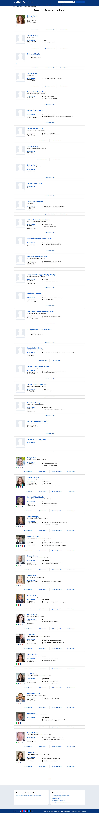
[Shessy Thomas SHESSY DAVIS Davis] (20, 333)
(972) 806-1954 (31, 757)
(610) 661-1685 (31, 442)
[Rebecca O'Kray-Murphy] (20, 500)
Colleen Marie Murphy (35, 128)
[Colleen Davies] (20, 77)
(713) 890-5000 (31, 40)
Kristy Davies (31, 458)
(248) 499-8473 (31, 151)
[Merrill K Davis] (20, 677)
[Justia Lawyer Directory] (19, 2)
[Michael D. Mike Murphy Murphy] (20, 223)
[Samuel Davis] (20, 598)
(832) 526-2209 (31, 224)
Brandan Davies (32, 556)
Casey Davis (31, 752)
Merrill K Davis (32, 674)
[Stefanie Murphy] (20, 520)
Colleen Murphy (32, 16)
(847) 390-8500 (31, 639)
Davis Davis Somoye (34, 403)
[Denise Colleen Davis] (20, 351)
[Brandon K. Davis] (20, 539)
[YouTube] (22, 811)
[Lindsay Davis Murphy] (20, 205)
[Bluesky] (29, 811)
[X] (30, 811)
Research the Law (32, 4)
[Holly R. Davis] (20, 579)
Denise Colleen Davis (34, 348)
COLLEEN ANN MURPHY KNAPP (38, 421)
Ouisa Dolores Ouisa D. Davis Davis (39, 238)
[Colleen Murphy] (20, 19)
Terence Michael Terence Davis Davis (40, 311)
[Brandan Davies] (20, 559)
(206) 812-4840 (31, 619)
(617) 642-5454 (31, 186)
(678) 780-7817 (31, 462)
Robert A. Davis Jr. (33, 733)
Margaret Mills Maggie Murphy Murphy (41, 275)
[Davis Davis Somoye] (20, 406)
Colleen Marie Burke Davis (36, 92)
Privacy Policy (74, 811)
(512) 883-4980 (31, 580)
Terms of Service (67, 811)
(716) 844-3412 (31, 133)
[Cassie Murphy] (20, 657)
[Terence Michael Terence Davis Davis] (20, 315)
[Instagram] (25, 811)
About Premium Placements (58, 800)
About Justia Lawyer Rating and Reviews (61, 802)
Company (58, 811)
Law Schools (40, 4)
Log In (77, 1)
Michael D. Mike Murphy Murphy (38, 220)
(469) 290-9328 (31, 279)
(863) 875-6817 (31, 482)
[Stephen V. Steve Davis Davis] (20, 260)
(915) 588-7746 (31, 242)
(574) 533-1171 (31, 352)
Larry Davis (31, 634)
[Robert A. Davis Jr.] (20, 736)
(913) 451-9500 (31, 560)
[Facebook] (24, 811)
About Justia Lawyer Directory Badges (60, 795)
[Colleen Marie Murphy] (20, 132)
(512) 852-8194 (31, 261)
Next (49, 779)
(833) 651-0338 (31, 600)
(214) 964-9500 (31, 206)
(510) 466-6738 (31, 78)
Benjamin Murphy (33, 693)
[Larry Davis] (20, 638)
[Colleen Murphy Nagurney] (20, 443)
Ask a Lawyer (24, 4)
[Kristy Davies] (20, 461)
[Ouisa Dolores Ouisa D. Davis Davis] (20, 241)
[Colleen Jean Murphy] (20, 186)
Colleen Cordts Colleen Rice (36, 385)
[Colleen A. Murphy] (20, 57)
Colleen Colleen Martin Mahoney (38, 366)
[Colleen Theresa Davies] (20, 113)
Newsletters (53, 4)
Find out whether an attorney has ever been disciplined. (28, 795)
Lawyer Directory (19, 6)
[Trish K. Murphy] (20, 618)
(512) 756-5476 (31, 96)
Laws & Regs (46, 4)
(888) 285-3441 (31, 297)
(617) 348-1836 (31, 169)
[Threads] (27, 811)
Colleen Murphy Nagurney (36, 439)
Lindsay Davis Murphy (35, 201)
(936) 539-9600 (31, 389)
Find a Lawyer (17, 4)
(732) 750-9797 (31, 659)
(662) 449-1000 (31, 698)
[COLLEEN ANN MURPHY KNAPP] (20, 424)
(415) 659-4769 (31, 114)
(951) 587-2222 (31, 501)
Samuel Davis (31, 595)
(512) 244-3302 (31, 316)
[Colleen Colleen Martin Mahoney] (20, 369)
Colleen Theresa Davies (35, 110)
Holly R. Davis (31, 576)
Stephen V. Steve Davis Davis (37, 256)
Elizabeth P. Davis (33, 477)
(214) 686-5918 (31, 371)
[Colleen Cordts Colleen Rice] (20, 388)
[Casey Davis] (20, 756)
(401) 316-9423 (31, 521)
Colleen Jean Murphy (34, 183)
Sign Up (82, 1)
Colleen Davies (32, 74)
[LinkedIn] (20, 811)
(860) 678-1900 (31, 717)
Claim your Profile (56, 798)
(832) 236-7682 (31, 407)
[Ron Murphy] (20, 716)
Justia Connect (47, 811)
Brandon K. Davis (33, 536)
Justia (14, 6)
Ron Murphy (31, 713)
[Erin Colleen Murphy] (20, 296)
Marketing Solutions (61, 4)
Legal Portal (53, 811)
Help (62, 811)
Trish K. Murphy (32, 615)
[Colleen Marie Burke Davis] (20, 95)
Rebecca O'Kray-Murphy (35, 497)
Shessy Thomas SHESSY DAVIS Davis (39, 330)
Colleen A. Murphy (33, 54)
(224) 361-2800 (31, 541)
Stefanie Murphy (33, 517)
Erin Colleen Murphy (34, 293)
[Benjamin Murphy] (20, 697)
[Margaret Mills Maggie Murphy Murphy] (20, 278)
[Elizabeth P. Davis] (20, 481)
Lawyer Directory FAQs (57, 797)
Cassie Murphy (32, 654)
